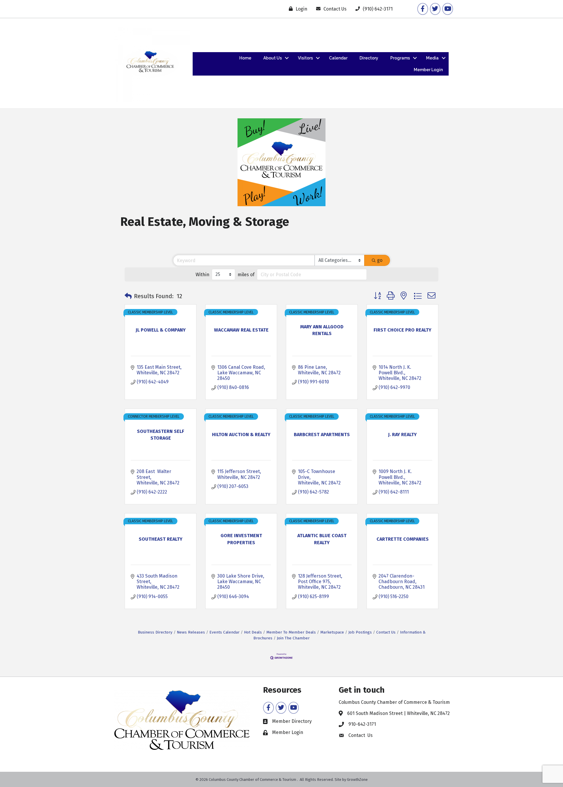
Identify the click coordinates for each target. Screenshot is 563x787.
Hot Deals (253, 632)
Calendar (338, 58)
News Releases (191, 632)
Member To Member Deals (291, 632)
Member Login (428, 69)
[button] (128, 296)
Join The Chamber (293, 638)
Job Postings (360, 632)
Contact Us (386, 632)
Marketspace (332, 632)
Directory (368, 58)
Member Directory (292, 721)
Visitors (305, 58)
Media (432, 58)
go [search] (379, 260)
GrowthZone (357, 779)
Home (245, 58)
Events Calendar (224, 632)
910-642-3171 (362, 724)
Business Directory (155, 632)
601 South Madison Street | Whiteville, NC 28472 (398, 713)
